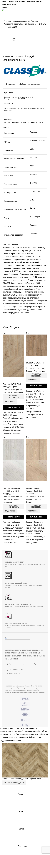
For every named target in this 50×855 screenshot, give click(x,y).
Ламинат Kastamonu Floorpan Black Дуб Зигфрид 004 (11, 491)
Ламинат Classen (11, 24)
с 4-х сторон (35, 217)
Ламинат (34, 21)
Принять (26, 741)
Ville (32, 149)
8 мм (32, 200)
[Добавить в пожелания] (12, 380)
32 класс (33, 157)
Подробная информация (10, 741)
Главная (8, 21)
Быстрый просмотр (6, 380)
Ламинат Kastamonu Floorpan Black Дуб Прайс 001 (34, 491)
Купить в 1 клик (14, 407)
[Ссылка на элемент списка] (25, 670)
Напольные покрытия (21, 21)
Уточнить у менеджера (14, 396)
